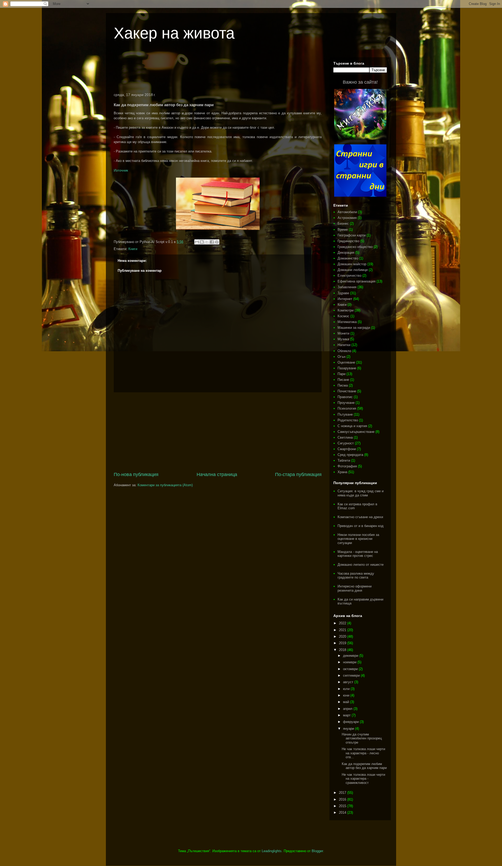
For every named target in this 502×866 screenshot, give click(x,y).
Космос (343, 316)
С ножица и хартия (352, 426)
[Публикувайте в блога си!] (201, 242)
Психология (347, 408)
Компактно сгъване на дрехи (360, 517)
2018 (343, 650)
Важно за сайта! (360, 82)
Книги (132, 249)
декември (351, 656)
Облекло (344, 351)
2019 (343, 643)
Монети (343, 333)
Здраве (343, 293)
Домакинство (348, 258)
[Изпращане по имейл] (196, 242)
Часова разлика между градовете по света (356, 575)
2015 (343, 806)
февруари (351, 722)
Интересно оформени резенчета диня (355, 588)
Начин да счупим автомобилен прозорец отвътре (362, 738)
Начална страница (217, 474)
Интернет (345, 299)
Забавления (347, 287)
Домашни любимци (353, 270)
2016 (343, 799)
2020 (343, 636)
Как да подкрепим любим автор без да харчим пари (364, 766)
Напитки (344, 345)
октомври (351, 669)
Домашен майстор (352, 264)
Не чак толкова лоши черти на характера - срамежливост (363, 779)
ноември (350, 662)
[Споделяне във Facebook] (211, 242)
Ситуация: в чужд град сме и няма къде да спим (361, 493)
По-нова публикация (136, 474)
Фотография (347, 466)
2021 (343, 630)
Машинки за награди (354, 328)
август (348, 682)
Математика (347, 322)
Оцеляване (346, 362)
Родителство (348, 420)
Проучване (346, 403)
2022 (343, 623)
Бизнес (343, 223)
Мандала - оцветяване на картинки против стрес (358, 554)
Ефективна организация (356, 281)
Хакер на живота (174, 33)
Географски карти (352, 235)
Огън (341, 357)
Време (343, 229)
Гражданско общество (355, 247)
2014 (343, 812)
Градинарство (348, 241)
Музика (343, 339)
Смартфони (347, 449)
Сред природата (350, 455)
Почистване (347, 391)
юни (346, 695)
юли (347, 689)
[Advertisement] (218, 71)
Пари (341, 374)
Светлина (345, 437)
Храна (342, 472)
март (347, 715)
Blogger (317, 851)
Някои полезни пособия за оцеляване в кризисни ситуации (358, 539)
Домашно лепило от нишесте (361, 565)
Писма (343, 385)
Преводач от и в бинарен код (361, 526)
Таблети (344, 460)
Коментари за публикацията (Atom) (165, 485)
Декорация (346, 252)
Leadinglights (272, 851)
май (346, 702)
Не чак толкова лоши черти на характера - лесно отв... (363, 753)
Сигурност (346, 443)
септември (352, 675)
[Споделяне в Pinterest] (216, 242)
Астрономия (347, 218)
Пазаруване (347, 368)
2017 (343, 793)
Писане (343, 380)
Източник (121, 170)
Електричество (349, 276)
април (348, 709)
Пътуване (345, 414)
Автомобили (347, 212)
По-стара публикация (298, 474)
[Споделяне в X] (206, 242)
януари (349, 729)
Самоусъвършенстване (356, 432)
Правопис (345, 397)
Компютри (345, 310)
